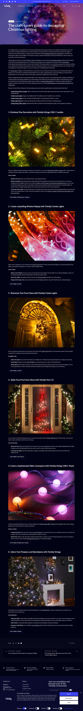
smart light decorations (32, 538)
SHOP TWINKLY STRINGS (15, 631)
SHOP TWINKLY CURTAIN (15, 284)
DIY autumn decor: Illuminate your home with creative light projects (58, 654)
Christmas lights (42, 277)
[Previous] (25, 1)
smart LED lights (30, 362)
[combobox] (66, 1)
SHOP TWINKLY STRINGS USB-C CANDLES (19, 197)
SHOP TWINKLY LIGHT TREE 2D (17, 456)
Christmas (11, 21)
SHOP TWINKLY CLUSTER (15, 370)
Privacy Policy (25, 684)
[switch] (37, 708)
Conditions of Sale (26, 688)
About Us (5, 684)
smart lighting (35, 625)
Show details (67, 708)
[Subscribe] (70, 690)
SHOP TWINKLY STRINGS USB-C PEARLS (19, 542)
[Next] (57, 1)
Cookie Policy (25, 686)
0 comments (72, 643)
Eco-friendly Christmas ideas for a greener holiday (22, 653)
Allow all (69, 694)
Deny (69, 702)
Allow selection (68, 698)
